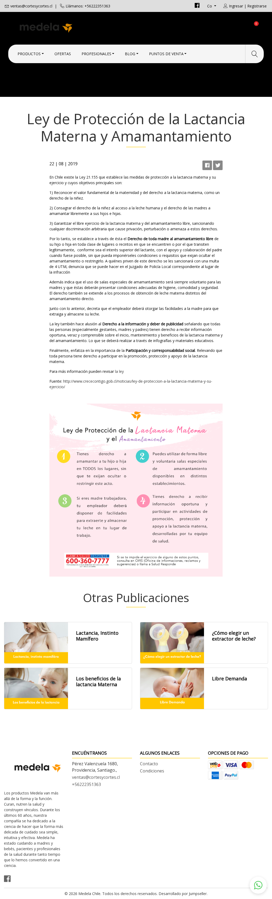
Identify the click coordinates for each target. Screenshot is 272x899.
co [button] (210, 5)
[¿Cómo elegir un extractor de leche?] (172, 642)
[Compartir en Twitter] (218, 165)
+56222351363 (86, 784)
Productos (29, 53)
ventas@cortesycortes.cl (31, 5)
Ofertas (62, 53)
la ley (120, 371)
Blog (130, 53)
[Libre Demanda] (172, 688)
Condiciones (152, 771)
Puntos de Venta (166, 53)
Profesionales (96, 53)
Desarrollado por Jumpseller (183, 893)
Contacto (149, 764)
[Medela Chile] (70, 27)
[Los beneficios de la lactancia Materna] (36, 688)
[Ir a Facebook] (197, 5)
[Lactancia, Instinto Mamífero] (36, 642)
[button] (258, 885)
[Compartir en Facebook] (207, 165)
